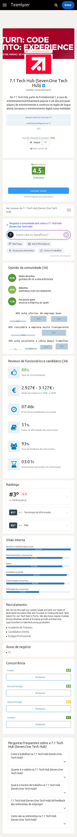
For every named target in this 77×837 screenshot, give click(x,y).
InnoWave (11, 718)
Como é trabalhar (53, 250)
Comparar (40, 677)
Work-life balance (41, 244)
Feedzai (10, 670)
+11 (38, 128)
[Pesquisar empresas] (56, 5)
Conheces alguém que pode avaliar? (38, 197)
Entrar (68, 5)
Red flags (17, 244)
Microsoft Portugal (15, 686)
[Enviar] (66, 235)
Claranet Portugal (14, 702)
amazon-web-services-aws (37, 117)
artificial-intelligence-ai (37, 123)
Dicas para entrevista (23, 250)
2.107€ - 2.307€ (48, 393)
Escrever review (38, 191)
